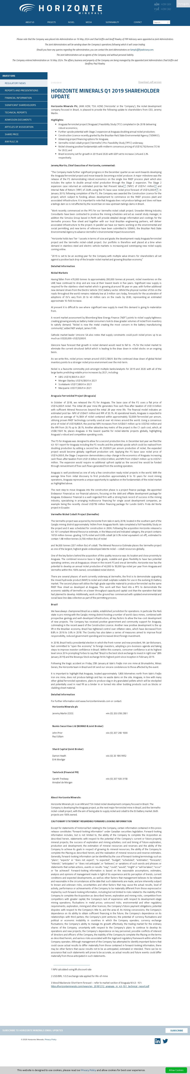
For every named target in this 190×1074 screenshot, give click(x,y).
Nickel (71, 22)
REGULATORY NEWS (15, 83)
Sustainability (112, 22)
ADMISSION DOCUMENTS (18, 119)
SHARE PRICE (12, 134)
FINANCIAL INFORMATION (18, 98)
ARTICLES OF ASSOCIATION (19, 127)
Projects (51, 22)
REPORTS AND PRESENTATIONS (21, 90)
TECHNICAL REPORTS (16, 112)
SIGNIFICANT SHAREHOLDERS (20, 105)
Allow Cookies (176, 1070)
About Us (30, 22)
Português (183, 4)
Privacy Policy (50, 1039)
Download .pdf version (149, 82)
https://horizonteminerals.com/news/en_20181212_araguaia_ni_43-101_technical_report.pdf (100, 986)
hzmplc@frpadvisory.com (141, 49)
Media (89, 22)
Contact (138, 22)
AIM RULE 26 (11, 141)
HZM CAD (166, 9)
